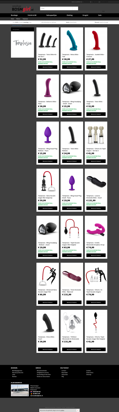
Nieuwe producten (17, 372)
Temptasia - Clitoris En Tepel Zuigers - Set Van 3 (96, 150)
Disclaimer (58, 407)
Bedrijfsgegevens (17, 371)
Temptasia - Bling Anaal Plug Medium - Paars (47, 150)
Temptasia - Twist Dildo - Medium (70, 150)
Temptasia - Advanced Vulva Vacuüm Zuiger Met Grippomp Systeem (47, 291)
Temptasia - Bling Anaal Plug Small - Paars (71, 197)
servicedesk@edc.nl (36, 396)
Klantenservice (87, 2)
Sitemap (88, 374)
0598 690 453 (37, 392)
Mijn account (95, 2)
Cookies (88, 371)
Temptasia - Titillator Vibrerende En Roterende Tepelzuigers (70, 338)
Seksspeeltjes (51, 15)
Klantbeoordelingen (70, 407)
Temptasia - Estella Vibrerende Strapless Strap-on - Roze (95, 244)
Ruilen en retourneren (43, 376)
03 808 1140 (36, 394)
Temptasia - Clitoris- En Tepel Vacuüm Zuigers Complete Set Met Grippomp (95, 291)
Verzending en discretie (44, 374)
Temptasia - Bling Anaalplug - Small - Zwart (71, 103)
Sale (99, 15)
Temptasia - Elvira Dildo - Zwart (46, 338)
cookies (62, 410)
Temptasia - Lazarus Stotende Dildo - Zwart (94, 197)
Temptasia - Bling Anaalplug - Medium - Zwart (47, 244)
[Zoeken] (75, 8)
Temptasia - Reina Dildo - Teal (70, 55)
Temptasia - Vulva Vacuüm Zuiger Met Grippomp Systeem (46, 197)
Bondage (14, 15)
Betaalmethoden (42, 371)
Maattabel (65, 372)
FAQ (63, 376)
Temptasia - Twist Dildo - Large (94, 103)
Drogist (85, 15)
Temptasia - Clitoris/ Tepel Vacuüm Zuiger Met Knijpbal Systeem (95, 338)
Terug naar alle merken (17, 25)
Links (13, 374)
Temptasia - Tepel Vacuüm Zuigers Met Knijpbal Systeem (71, 244)
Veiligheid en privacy (43, 372)
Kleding (70, 15)
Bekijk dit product (48, 67)
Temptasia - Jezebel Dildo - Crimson (95, 55)
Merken (14, 376)
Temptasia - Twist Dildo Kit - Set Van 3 (47, 55)
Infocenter (65, 374)
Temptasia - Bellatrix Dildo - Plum (47, 103)
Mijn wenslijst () (104, 2)
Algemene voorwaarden (50, 407)
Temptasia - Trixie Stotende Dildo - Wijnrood (71, 291)
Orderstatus (89, 372)
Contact (64, 371)
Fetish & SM (32, 15)
